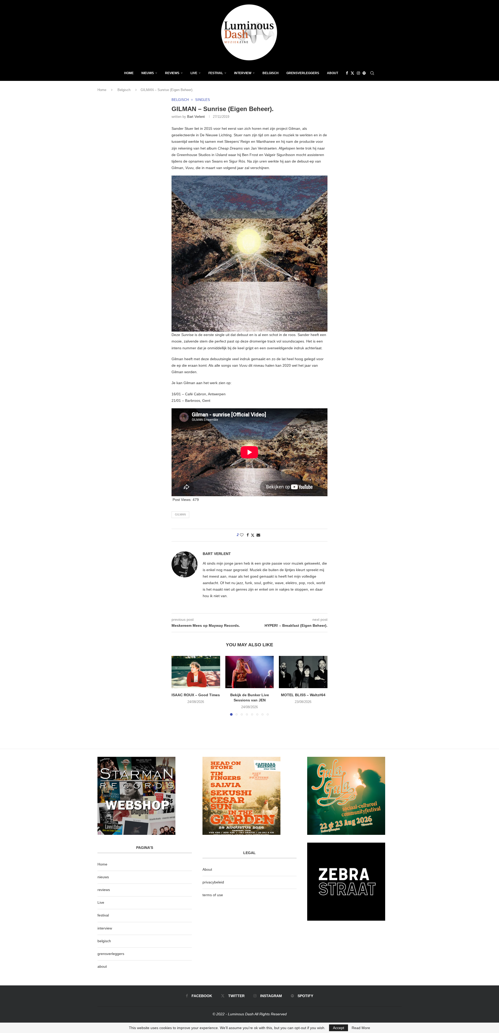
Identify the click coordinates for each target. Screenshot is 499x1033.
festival (103, 915)
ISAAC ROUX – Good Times (196, 695)
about (102, 966)
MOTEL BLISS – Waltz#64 (303, 695)
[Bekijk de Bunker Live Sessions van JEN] (249, 672)
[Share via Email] (258, 535)
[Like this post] (242, 535)
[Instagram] (358, 73)
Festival (215, 73)
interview (104, 928)
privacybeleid (213, 882)
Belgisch (270, 73)
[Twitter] (352, 73)
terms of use (212, 895)
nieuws (147, 73)
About (332, 73)
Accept (338, 1028)
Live (194, 73)
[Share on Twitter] (252, 535)
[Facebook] (347, 73)
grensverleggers (110, 954)
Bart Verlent (196, 117)
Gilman (180, 514)
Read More (361, 1028)
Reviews (172, 73)
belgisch (104, 941)
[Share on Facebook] (248, 535)
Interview (242, 73)
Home (129, 73)
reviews (103, 890)
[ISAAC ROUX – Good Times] (196, 672)
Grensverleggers (302, 73)
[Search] (372, 73)
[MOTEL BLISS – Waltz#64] (303, 672)
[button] (178, 685)
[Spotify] (364, 73)
